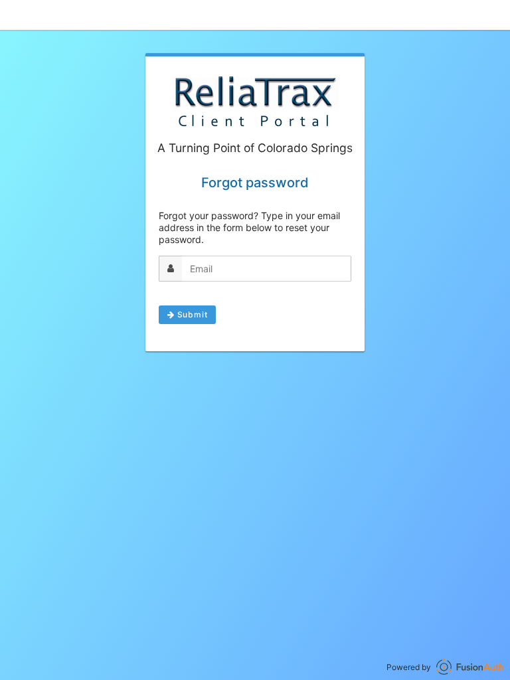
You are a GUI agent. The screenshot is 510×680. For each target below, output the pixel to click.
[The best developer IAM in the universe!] (469, 667)
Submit (191, 314)
